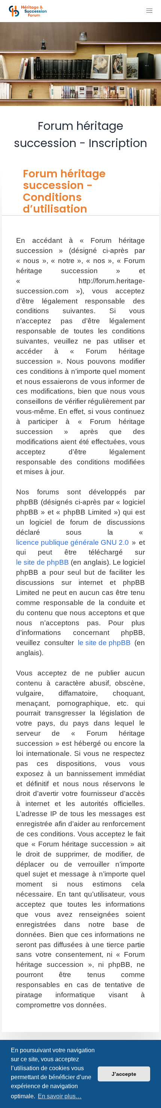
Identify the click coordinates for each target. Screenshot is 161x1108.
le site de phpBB (42, 562)
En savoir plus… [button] (60, 1096)
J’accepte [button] (124, 1074)
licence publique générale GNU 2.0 (72, 542)
